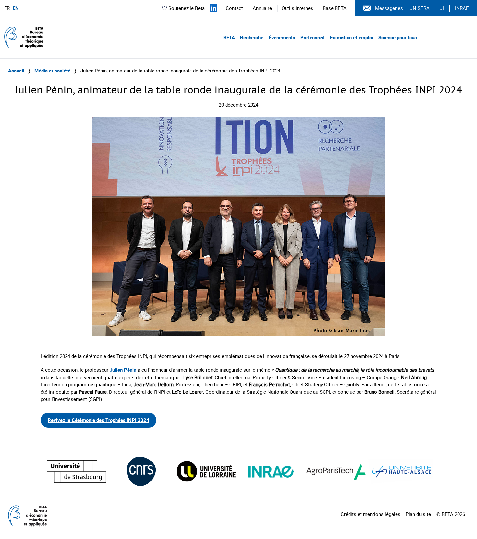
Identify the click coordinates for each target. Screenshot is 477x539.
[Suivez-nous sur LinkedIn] (213, 8)
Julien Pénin (123, 369)
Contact (234, 8)
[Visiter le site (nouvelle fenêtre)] (76, 471)
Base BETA (335, 8)
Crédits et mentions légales (370, 514)
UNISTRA (420, 8)
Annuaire (262, 8)
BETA (229, 37)
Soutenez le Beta (186, 8)
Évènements (282, 37)
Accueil (16, 70)
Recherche (251, 37)
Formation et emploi (351, 37)
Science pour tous (397, 37)
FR (7, 8)
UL (442, 8)
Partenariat (312, 37)
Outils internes (297, 8)
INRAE (462, 8)
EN (16, 8)
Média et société (52, 70)
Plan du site (418, 514)
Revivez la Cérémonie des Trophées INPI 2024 (98, 420)
